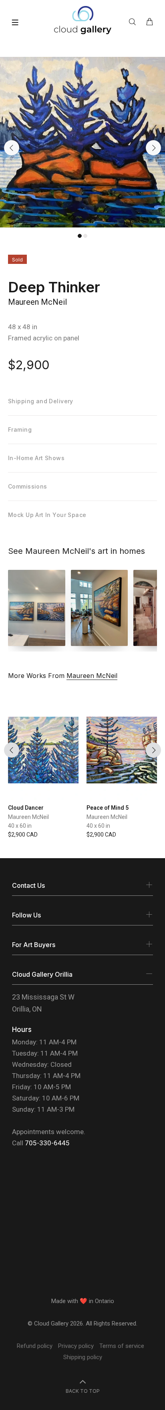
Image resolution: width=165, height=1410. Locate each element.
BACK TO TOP (83, 1391)
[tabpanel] (82, 142)
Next (153, 147)
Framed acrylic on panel (43, 338)
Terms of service (121, 1346)
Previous (11, 147)
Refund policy (34, 1346)
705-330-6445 (47, 1143)
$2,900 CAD (23, 834)
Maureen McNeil (37, 302)
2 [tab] (85, 236)
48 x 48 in (22, 327)
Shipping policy (82, 1357)
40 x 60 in (20, 826)
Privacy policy (76, 1346)
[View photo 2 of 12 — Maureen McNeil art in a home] (99, 608)
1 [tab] (80, 236)
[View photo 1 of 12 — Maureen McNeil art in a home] (36, 608)
